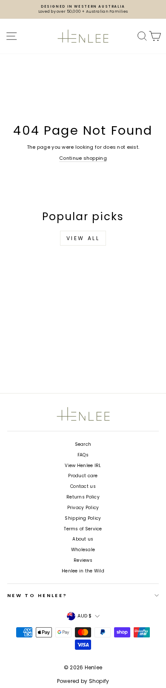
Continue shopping (83, 158)
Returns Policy (83, 497)
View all (83, 238)
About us (82, 539)
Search (83, 444)
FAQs (83, 455)
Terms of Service (83, 529)
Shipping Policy (83, 518)
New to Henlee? (37, 595)
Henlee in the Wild (83, 571)
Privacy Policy (83, 507)
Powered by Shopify (83, 681)
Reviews (83, 560)
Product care (82, 476)
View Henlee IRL (83, 465)
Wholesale (83, 549)
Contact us (83, 486)
